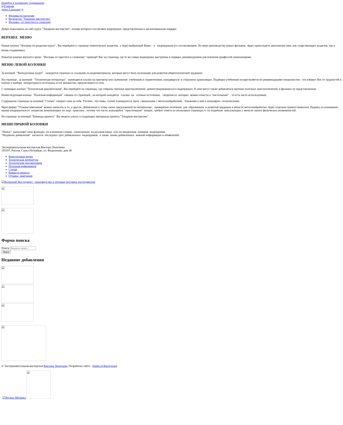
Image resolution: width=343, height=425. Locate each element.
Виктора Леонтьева (55, 366)
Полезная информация (22, 166)
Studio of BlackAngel (104, 366)
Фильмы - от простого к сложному (30, 22)
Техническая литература (23, 159)
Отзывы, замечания (20, 175)
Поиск (5, 248)
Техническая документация (25, 163)
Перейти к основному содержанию (22, 2)
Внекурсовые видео (21, 156)
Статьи (13, 169)
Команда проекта (19, 172)
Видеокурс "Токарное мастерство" (30, 18)
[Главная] (7, 6)
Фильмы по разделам (21, 15)
